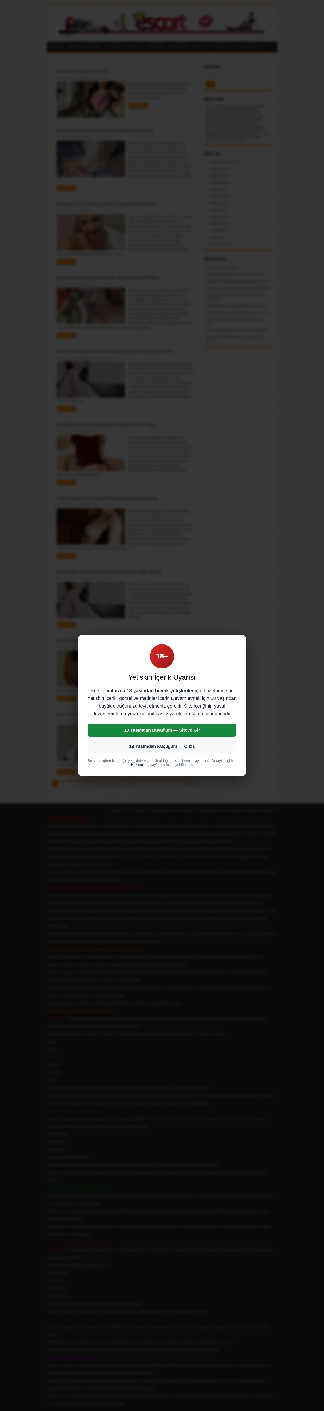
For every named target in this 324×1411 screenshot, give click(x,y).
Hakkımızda (140, 765)
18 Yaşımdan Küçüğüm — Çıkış (162, 746)
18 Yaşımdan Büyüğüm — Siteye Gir (162, 730)
